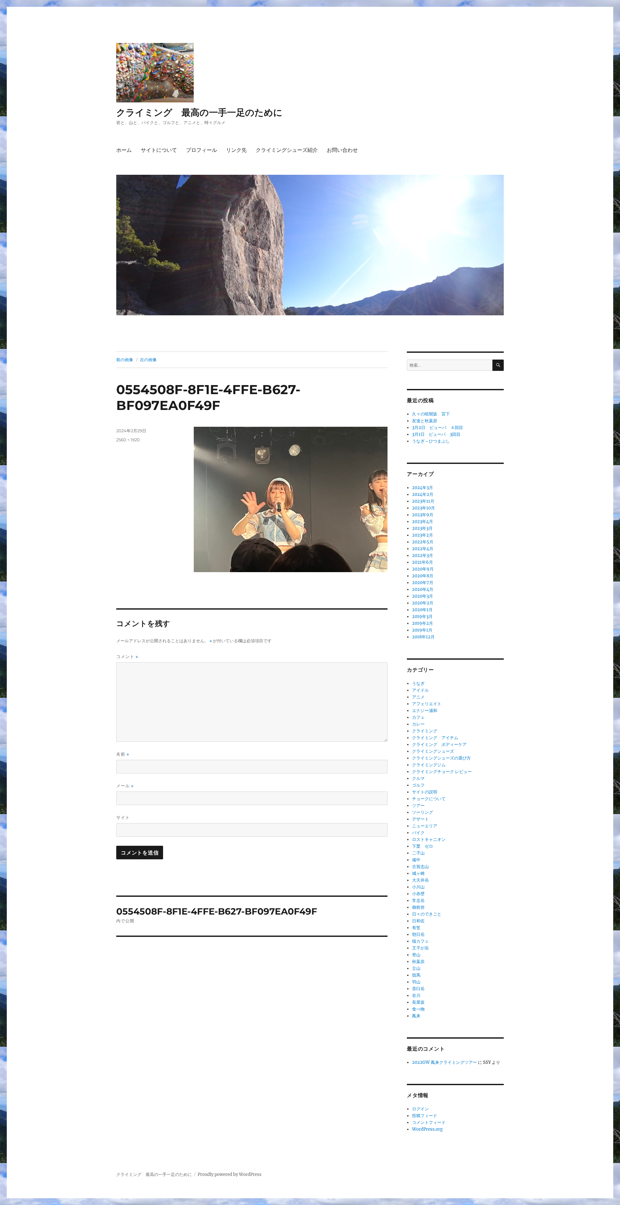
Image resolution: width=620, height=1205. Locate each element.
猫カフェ (420, 941)
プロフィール (201, 150)
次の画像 (148, 359)
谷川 (416, 995)
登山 (416, 955)
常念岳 (418, 900)
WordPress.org (427, 1129)
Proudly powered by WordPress (230, 1174)
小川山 (418, 887)
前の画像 (124, 359)
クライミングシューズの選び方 (441, 758)
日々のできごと (426, 914)
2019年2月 (422, 623)
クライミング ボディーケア (439, 744)
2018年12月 (423, 637)
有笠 (416, 927)
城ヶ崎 (418, 873)
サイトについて (159, 150)
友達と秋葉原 (424, 421)
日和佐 (418, 921)
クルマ (418, 778)
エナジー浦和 (424, 710)
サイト (123, 817)
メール (125, 786)
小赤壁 (418, 893)
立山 (416, 968)
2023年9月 (422, 515)
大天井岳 (420, 880)
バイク (418, 832)
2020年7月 (422, 582)
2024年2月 (422, 494)
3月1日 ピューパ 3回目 (436, 434)
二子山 (418, 853)
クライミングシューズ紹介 (287, 150)
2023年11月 (423, 501)
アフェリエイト (426, 704)
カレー (418, 724)
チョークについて (429, 799)
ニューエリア (424, 826)
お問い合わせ (342, 150)
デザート (420, 819)
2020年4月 (422, 589)
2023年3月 (422, 528)
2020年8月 (422, 576)
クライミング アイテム (435, 737)
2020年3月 (422, 596)
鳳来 (416, 1016)
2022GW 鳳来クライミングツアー (444, 1062)
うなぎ (418, 683)
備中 (416, 860)
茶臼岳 (418, 988)
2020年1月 (422, 610)
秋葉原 (418, 961)
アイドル (420, 690)
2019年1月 (422, 630)
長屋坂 (418, 1002)
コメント (127, 656)
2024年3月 (422, 487)
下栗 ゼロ (422, 846)
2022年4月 (422, 548)
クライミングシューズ (433, 751)
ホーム (124, 150)
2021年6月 (422, 562)
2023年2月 (422, 535)
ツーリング (422, 812)
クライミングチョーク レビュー (442, 771)
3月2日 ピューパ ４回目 (437, 427)
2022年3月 (422, 555)
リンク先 (236, 150)
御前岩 (418, 907)
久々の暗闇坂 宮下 (431, 414)
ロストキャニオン (429, 839)
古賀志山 (420, 866)
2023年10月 (423, 508)
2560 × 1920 (128, 439)
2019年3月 (422, 616)
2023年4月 (422, 521)
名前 (122, 754)
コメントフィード (429, 1122)
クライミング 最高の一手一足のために (199, 112)
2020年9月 (423, 569)
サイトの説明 (424, 792)
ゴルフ (418, 785)
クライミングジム (429, 765)
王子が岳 (420, 948)
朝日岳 (418, 934)
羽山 (416, 982)
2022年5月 (422, 542)
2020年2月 (422, 603)
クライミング (424, 731)
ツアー (418, 805)
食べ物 (418, 1009)
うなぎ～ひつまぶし (431, 441)
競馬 (416, 975)
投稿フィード (424, 1115)
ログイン (420, 1109)
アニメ (418, 697)
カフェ (418, 717)
